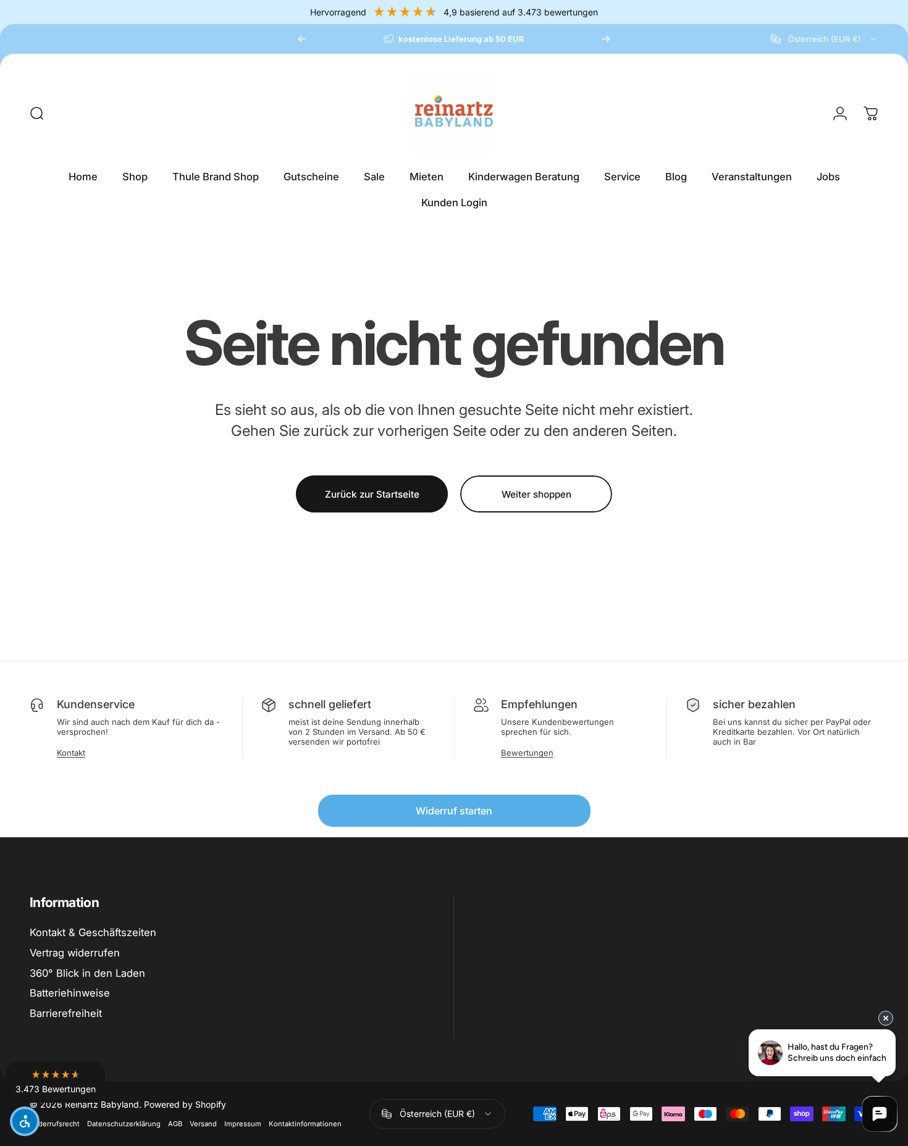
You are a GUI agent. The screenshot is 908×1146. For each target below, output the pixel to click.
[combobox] (824, 39)
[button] (55, 1082)
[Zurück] (302, 39)
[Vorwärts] (606, 39)
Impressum (242, 1123)
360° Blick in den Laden (87, 973)
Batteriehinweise (70, 993)
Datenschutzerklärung (124, 1123)
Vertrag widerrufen (75, 953)
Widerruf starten (454, 811)
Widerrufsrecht (55, 1123)
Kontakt (71, 753)
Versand (203, 1123)
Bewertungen (527, 753)
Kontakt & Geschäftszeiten (93, 932)
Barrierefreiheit (66, 1013)
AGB (175, 1123)
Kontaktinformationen (305, 1123)
